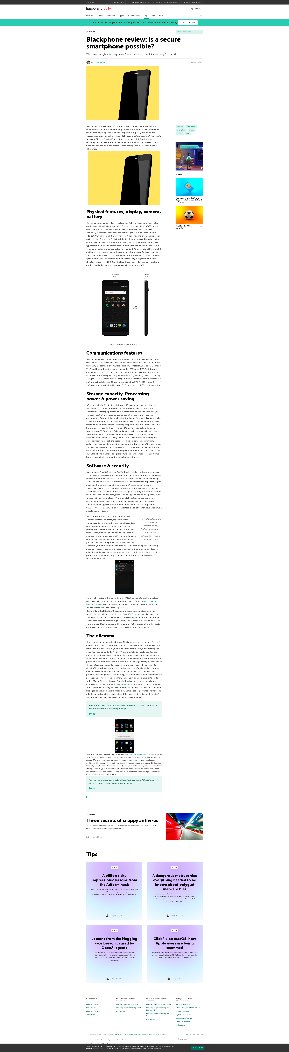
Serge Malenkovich (98, 62)
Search (201, 32)
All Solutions (180, 1025)
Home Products (119, 2)
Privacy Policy (119, 1034)
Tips (115, 867)
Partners (103, 1040)
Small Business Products (125, 999)
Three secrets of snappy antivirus (122, 820)
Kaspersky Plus (91, 1008)
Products (89, 16)
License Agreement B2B (160, 1034)
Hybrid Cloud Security (183, 1015)
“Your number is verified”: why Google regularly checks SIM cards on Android (189, 200)
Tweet (92, 713)
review (179, 134)
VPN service (136, 614)
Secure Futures (157, 16)
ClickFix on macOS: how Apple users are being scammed (175, 943)
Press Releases (126, 1040)
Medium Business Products (156, 999)
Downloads (111, 16)
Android (92, 32)
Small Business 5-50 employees (139, 2)
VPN (187, 134)
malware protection (137, 754)
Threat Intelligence (183, 1021)
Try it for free (188, 22)
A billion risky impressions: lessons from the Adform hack (114, 880)
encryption (181, 130)
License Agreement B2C (145, 1034)
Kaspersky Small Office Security (127, 1004)
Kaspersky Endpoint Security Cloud (128, 1008)
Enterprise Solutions (184, 999)
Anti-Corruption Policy (130, 1034)
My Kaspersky (196, 9)
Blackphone (191, 126)
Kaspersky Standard (93, 1004)
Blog (145, 16)
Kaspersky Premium (93, 1011)
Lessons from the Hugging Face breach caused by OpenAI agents (114, 943)
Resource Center (134, 16)
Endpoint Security (182, 1011)
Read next (92, 814)
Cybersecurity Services (184, 1004)
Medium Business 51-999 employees (166, 2)
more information (154, 1048)
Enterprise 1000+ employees (192, 2)
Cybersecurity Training (184, 1018)
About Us (97, 1040)
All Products (90, 1015)
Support (121, 16)
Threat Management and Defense (188, 1008)
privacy (191, 130)
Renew (100, 16)
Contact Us (89, 1040)
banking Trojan (126, 684)
